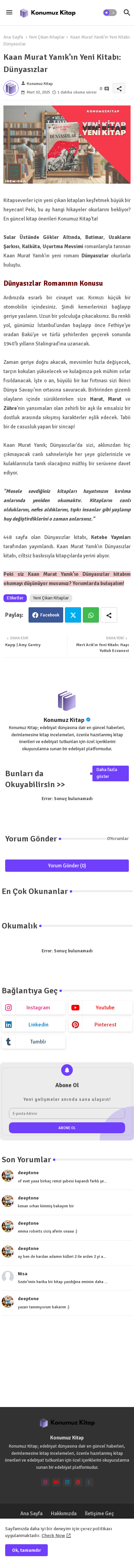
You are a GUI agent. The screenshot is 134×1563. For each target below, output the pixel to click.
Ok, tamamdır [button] (26, 1550)
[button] (110, 12)
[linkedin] (67, 1482)
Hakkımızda (64, 1513)
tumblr (38, 1041)
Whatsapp (91, 615)
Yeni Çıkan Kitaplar (47, 37)
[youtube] (56, 1482)
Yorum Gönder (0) (67, 866)
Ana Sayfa (13, 37)
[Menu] (9, 12)
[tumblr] (89, 1482)
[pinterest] (78, 1482)
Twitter (73, 615)
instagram (38, 1007)
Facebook (49, 615)
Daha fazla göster (107, 773)
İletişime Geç (99, 1513)
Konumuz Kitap (64, 720)
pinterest (105, 1024)
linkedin (38, 1024)
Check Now (53, 1535)
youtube (105, 1007)
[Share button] (109, 615)
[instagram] (45, 1482)
